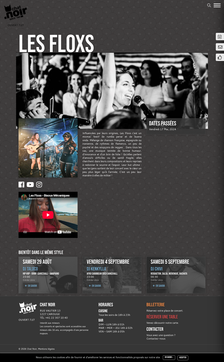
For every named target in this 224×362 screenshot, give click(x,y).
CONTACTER (154, 329)
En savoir (32, 285)
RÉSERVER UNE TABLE (162, 317)
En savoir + (169, 357)
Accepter (182, 357)
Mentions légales (46, 349)
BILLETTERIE (155, 304)
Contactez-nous (155, 338)
